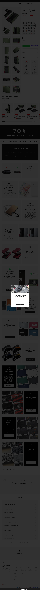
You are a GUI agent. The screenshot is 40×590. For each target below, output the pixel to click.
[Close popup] (28, 284)
